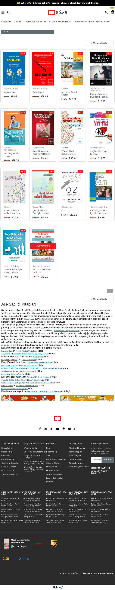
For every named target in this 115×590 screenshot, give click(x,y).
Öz (62, 210)
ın (20, 389)
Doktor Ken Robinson (9, 374)
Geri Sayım (38, 92)
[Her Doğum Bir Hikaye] (14, 128)
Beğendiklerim (8, 459)
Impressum (51, 467)
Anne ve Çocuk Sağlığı (69, 93)
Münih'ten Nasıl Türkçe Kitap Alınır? (11, 510)
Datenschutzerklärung (56, 459)
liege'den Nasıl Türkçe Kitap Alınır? (100, 510)
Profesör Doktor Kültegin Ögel (13, 383)
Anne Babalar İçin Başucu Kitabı (13, 271)
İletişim (49, 482)
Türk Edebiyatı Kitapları (79, 467)
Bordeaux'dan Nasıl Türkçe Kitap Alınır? (54, 510)
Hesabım (5, 456)
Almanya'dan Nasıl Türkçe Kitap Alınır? (12, 499)
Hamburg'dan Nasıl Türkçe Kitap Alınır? (9, 516)
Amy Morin (5, 354)
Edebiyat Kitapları (77, 448)
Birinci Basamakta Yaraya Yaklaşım (42, 152)
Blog (48, 448)
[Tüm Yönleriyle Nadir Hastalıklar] (14, 187)
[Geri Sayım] (43, 69)
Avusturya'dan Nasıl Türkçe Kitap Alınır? (77, 499)
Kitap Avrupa (29, 319)
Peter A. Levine (7, 386)
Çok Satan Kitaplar (9, 463)
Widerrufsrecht (31, 448)
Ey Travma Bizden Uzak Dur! (42, 271)
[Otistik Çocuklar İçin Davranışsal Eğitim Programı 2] (101, 187)
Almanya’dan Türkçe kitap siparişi (67, 331)
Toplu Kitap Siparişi (10, 474)
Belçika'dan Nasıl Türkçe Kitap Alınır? (101, 499)
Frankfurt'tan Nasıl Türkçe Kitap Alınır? (12, 521)
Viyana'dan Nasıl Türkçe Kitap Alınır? (79, 505)
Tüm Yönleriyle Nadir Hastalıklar (12, 212)
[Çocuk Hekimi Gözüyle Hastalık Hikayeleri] (43, 187)
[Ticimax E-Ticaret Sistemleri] (57, 587)
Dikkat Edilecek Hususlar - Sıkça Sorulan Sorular (35, 462)
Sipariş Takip (7, 452)
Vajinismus (9, 92)
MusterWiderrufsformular (35, 452)
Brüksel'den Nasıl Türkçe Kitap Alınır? (101, 505)
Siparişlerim (6, 448)
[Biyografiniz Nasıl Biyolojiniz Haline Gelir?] (101, 69)
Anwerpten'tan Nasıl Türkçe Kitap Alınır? (100, 521)
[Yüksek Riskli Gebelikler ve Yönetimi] (72, 128)
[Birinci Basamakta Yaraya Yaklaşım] (43, 128)
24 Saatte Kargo (8, 467)
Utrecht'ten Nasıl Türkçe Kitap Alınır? (34, 516)
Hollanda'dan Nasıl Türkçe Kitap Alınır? (32, 499)
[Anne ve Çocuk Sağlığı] (72, 69)
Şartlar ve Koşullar (54, 474)
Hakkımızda (51, 452)
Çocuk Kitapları (76, 459)
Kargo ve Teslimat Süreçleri (32, 457)
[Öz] (72, 187)
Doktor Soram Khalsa (9, 366)
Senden (107, 459)
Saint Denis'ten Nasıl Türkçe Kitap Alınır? (55, 521)
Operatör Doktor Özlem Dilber (13, 380)
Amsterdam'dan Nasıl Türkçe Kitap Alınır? (33, 505)
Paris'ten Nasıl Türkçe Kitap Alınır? (55, 505)
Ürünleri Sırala (100, 43)
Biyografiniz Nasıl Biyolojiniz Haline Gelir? (98, 95)
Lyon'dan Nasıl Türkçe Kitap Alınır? (55, 516)
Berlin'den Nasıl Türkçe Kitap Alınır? (11, 505)
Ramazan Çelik (7, 351)
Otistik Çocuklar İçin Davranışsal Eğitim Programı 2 (99, 212)
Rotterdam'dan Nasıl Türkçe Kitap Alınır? (33, 510)
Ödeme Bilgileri (53, 463)
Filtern (6, 31)
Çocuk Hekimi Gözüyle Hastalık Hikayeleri (41, 212)
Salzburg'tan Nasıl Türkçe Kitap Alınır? (80, 510)
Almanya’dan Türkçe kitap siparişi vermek (43, 392)
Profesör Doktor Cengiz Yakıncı (13, 368)
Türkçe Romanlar (76, 463)
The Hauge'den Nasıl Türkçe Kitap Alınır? (32, 521)
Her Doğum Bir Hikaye (11, 154)
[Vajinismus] (14, 69)
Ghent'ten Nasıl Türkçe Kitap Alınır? (101, 516)
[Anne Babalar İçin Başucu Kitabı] (14, 246)
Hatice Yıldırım (7, 389)
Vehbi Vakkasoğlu (8, 371)
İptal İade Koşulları (54, 478)
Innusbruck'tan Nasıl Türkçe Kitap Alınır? (77, 516)
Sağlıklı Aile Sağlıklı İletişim (99, 152)
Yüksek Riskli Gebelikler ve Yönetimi (68, 152)
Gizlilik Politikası (53, 471)
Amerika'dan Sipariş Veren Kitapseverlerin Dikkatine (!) (33, 469)
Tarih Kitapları (75, 456)
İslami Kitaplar (75, 452)
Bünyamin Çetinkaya (9, 360)
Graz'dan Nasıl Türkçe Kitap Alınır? (78, 521)
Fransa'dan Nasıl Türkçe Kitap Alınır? (56, 499)
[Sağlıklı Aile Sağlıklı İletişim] (101, 128)
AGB (48, 456)
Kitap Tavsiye (7, 471)
